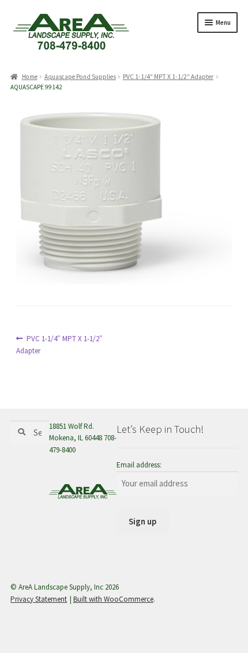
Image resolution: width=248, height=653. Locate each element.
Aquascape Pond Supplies (80, 77)
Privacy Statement (38, 599)
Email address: (139, 465)
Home (29, 77)
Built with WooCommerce (113, 599)
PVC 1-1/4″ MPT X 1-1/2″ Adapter (168, 77)
